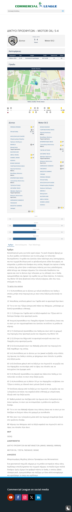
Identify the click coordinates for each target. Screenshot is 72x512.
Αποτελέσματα (21, 245)
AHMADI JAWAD (15, 157)
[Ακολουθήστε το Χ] (32, 497)
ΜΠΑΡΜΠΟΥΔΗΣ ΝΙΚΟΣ (16, 178)
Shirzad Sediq (14, 131)
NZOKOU (12, 160)
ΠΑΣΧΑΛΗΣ (13, 203)
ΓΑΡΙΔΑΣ (12, 208)
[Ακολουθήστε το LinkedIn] (38, 497)
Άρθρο (10, 245)
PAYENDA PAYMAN (15, 127)
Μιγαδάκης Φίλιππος (16, 173)
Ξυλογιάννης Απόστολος (17, 181)
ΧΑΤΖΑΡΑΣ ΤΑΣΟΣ (15, 188)
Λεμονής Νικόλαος (15, 168)
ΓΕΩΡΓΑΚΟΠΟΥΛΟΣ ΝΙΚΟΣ (17, 166)
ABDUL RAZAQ (14, 155)
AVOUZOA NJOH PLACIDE (17, 136)
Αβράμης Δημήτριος (16, 191)
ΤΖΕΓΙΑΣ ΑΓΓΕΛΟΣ (15, 185)
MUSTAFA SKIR (14, 152)
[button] (36, 83)
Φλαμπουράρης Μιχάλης (17, 139)
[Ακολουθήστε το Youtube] (10, 497)
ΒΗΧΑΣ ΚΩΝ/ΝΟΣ (15, 163)
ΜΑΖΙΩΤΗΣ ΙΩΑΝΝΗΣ (16, 205)
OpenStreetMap (54, 99)
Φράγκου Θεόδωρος (16, 142)
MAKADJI (13, 144)
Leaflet (41, 99)
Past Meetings (34, 245)
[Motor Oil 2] (8, 112)
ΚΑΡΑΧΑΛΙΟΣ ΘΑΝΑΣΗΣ (17, 200)
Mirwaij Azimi (14, 147)
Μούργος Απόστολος (16, 195)
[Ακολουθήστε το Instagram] (25, 497)
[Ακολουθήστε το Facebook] (18, 497)
